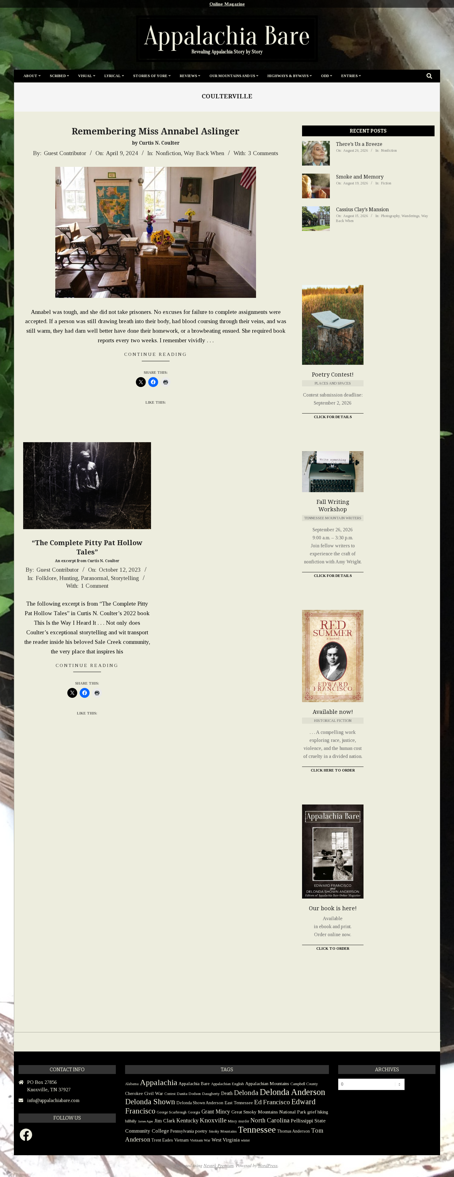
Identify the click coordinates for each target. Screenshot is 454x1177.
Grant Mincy (215, 1112)
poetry (201, 1131)
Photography (390, 216)
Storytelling (125, 578)
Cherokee (134, 1093)
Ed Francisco (272, 1102)
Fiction (386, 183)
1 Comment (94, 585)
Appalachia (158, 1082)
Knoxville (213, 1120)
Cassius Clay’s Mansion (362, 209)
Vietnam (181, 1140)
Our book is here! (333, 908)
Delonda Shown (150, 1101)
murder (243, 1121)
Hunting (68, 578)
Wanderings (410, 216)
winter (245, 1140)
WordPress (268, 1165)
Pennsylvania (182, 1131)
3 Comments (263, 153)
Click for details (333, 576)
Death (227, 1093)
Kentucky (187, 1120)
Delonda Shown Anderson (199, 1103)
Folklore (46, 578)
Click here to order (333, 770)
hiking (322, 1111)
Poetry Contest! (333, 374)
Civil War (153, 1093)
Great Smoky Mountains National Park (268, 1111)
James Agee (145, 1121)
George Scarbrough (172, 1112)
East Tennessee (239, 1102)
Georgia (194, 1112)
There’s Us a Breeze (359, 144)
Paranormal (94, 578)
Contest (169, 1094)
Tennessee (257, 1129)
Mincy (232, 1121)
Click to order (332, 948)
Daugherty (211, 1093)
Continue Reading (155, 354)
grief (311, 1111)
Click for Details (333, 417)
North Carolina (269, 1120)
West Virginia (226, 1139)
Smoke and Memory (360, 177)
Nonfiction (168, 153)
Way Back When (204, 153)
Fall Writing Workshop (333, 505)
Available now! (333, 712)
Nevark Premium (218, 1165)
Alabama (132, 1084)
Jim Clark (164, 1121)
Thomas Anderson (293, 1131)
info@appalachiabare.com (53, 1100)
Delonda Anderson (292, 1092)
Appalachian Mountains (267, 1083)
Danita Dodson (189, 1093)
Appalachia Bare (194, 1083)
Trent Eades (162, 1140)
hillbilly (131, 1121)
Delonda (246, 1093)
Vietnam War (200, 1140)
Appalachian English (227, 1083)
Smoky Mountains (223, 1131)
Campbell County (304, 1083)
